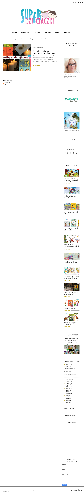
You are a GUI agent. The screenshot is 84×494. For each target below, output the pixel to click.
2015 (67, 398)
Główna (14, 32)
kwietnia (69, 380)
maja (68, 366)
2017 (67, 395)
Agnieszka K (7, 82)
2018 (67, 393)
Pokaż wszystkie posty (44, 39)
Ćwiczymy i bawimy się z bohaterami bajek (71, 277)
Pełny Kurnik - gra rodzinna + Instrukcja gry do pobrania (71, 180)
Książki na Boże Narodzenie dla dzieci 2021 (71, 246)
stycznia (69, 385)
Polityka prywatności (69, 415)
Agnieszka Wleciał (9, 84)
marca (68, 381)
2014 (67, 400)
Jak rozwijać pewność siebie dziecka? (71, 293)
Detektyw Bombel (70, 309)
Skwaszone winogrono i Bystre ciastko (70, 375)
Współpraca (68, 32)
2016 (67, 397)
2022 (68, 386)
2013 (67, 402)
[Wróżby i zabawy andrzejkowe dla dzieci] (17, 70)
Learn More (74, 490)
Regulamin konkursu (69, 408)
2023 (68, 364)
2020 (68, 390)
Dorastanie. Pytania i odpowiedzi (71, 229)
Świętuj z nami (67, 371)
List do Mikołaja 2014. (71, 262)
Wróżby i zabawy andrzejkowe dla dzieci (44, 51)
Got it (80, 490)
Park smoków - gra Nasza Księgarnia (70, 197)
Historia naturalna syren (70, 368)
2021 (67, 388)
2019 (67, 392)
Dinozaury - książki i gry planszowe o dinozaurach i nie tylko (71, 341)
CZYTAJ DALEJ (37, 65)
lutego (68, 383)
